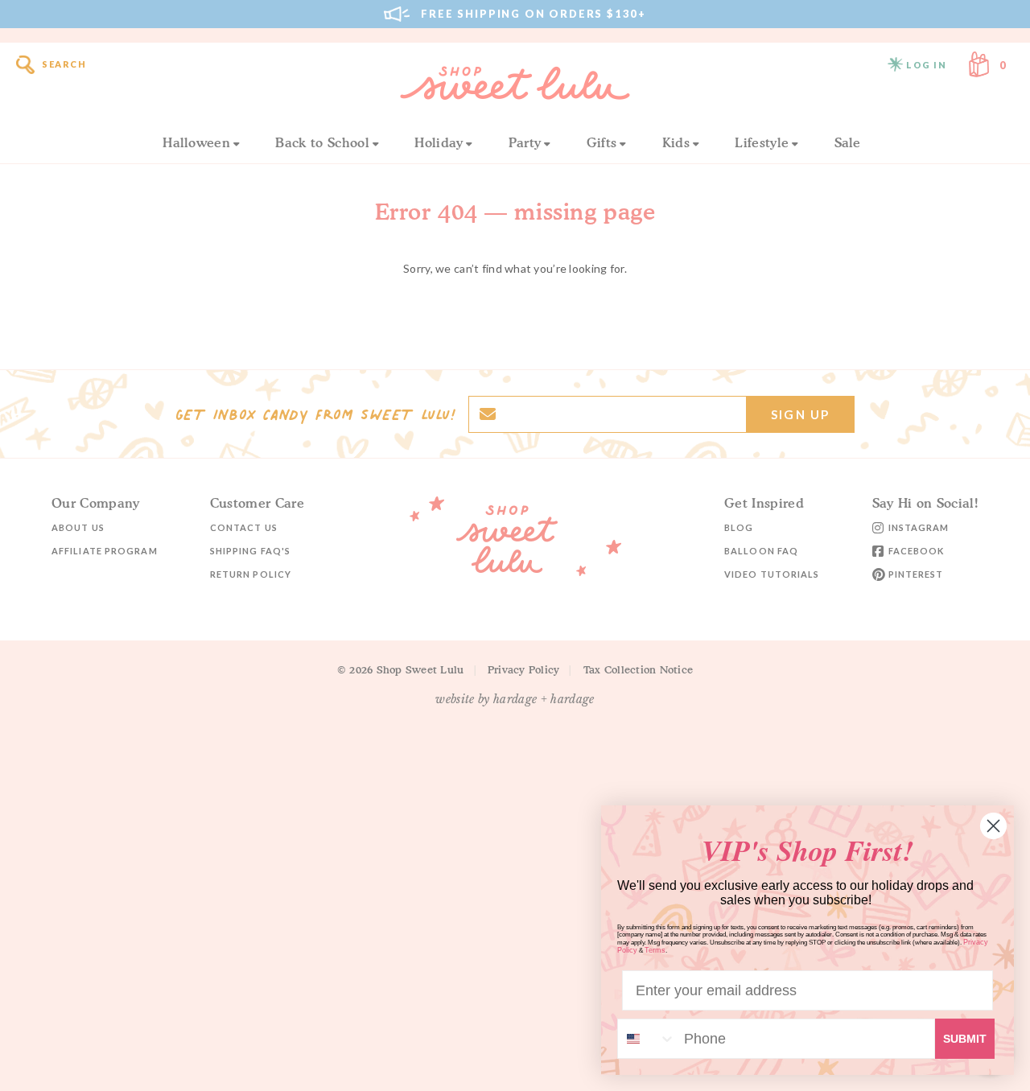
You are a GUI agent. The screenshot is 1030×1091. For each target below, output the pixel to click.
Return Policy (250, 574)
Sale (847, 142)
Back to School (322, 142)
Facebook (916, 551)
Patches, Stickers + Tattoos (138, 642)
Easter (71, 849)
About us (78, 527)
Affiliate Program (105, 551)
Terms (655, 950)
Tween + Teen (433, 642)
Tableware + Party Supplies (129, 872)
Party (525, 142)
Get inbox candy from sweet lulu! (315, 414)
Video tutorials (772, 574)
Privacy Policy (524, 669)
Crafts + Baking (97, 791)
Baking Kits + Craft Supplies (131, 942)
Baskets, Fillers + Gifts (116, 919)
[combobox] (647, 1038)
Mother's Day (93, 1000)
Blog (738, 527)
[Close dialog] (993, 826)
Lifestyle (762, 142)
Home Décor (87, 896)
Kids (676, 142)
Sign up (800, 414)
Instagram (919, 527)
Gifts (602, 142)
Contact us (244, 527)
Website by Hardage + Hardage (515, 699)
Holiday (438, 142)
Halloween (196, 142)
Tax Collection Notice (638, 669)
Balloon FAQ (761, 551)
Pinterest (916, 574)
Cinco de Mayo (434, 849)
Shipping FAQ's (250, 551)
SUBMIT (965, 1038)
